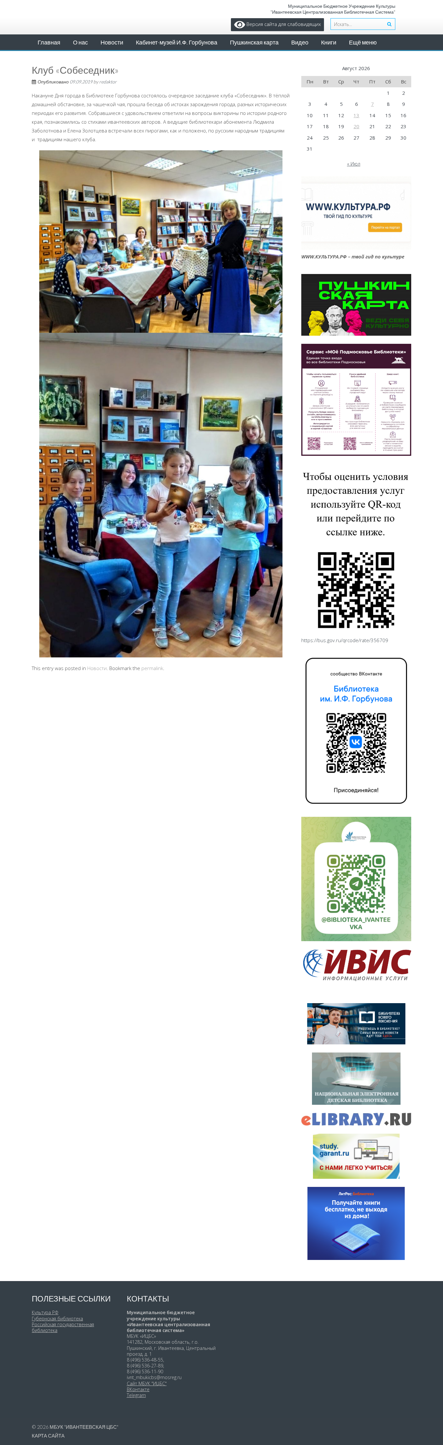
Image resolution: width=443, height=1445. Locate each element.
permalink (152, 668)
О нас (80, 42)
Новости (112, 42)
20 (356, 126)
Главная (49, 42)
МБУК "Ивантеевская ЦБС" (84, 1427)
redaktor (108, 81)
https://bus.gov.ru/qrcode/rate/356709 (344, 640)
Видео (299, 42)
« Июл (353, 163)
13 (356, 115)
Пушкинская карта (254, 42)
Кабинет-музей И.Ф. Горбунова (176, 42)
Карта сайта (48, 1436)
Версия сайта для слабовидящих (283, 24)
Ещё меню (363, 42)
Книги (328, 42)
